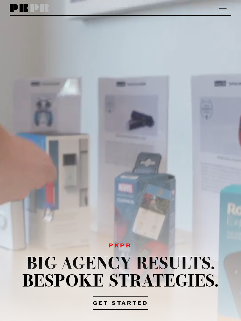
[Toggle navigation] (222, 8)
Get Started (120, 303)
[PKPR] (29, 8)
